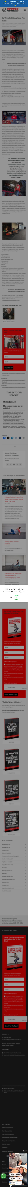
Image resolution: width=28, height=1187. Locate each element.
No (11, 597)
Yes (16, 597)
